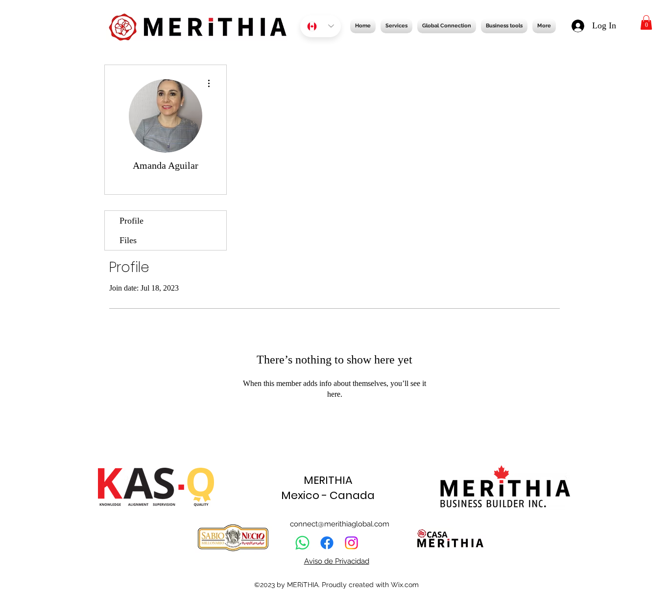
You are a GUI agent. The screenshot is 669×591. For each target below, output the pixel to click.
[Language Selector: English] (320, 26)
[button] (646, 22)
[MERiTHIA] (326, 542)
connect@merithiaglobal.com (339, 524)
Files (128, 240)
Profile (131, 221)
